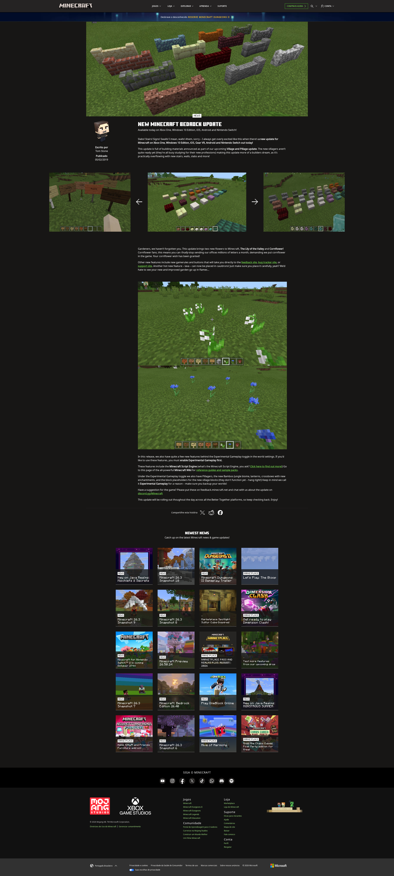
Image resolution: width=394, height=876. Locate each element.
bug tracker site (267, 262)
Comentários (229, 823)
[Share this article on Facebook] (220, 512)
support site (145, 266)
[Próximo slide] (255, 202)
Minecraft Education (191, 818)
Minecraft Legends (191, 814)
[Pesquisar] (315, 6)
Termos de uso (191, 865)
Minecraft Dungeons (192, 810)
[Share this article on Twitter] (202, 512)
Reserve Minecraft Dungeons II (209, 17)
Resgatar (228, 847)
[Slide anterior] (139, 202)
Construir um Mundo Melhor (195, 834)
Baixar (226, 830)
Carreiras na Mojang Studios (195, 830)
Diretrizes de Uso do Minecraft (103, 827)
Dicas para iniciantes (233, 816)
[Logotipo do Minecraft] (75, 6)
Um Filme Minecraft (191, 838)
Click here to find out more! (266, 466)
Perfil (226, 843)
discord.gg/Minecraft (150, 493)
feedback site (249, 262)
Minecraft (187, 803)
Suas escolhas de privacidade (147, 870)
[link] (162, 781)
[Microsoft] (278, 865)
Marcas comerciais (209, 865)
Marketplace (229, 803)
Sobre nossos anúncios (230, 865)
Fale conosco (229, 834)
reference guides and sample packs (217, 470)
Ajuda (226, 819)
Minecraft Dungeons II (192, 807)
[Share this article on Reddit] (211, 512)
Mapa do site (229, 827)
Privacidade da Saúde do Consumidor (167, 865)
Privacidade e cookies (138, 865)
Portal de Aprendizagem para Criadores (200, 827)
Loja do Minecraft (231, 807)
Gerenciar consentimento (130, 827)
